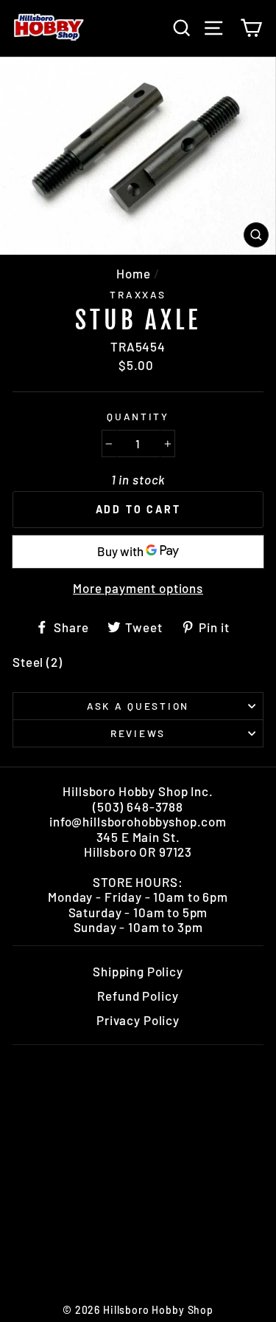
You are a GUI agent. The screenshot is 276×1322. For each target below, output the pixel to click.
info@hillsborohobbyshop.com (138, 821)
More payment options (138, 587)
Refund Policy (137, 995)
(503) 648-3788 (138, 806)
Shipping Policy (138, 971)
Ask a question (138, 705)
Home (133, 273)
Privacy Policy (138, 1020)
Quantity (138, 416)
